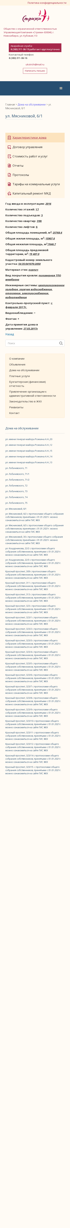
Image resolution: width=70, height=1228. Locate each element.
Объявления (17, 364)
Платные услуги (19, 376)
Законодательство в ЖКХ (25, 401)
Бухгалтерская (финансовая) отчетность (27, 384)
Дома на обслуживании (24, 370)
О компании (16, 358)
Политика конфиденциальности (46, 2)
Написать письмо (35, 70)
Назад (9, 334)
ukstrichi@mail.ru (35, 64)
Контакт (14, 413)
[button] (61, 88)
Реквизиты (16, 407)
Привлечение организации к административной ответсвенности (32, 393)
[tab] (35, 137)
